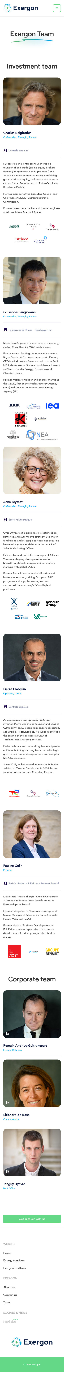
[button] (57, 8)
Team (6, 1302)
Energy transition (14, 1260)
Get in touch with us (32, 1219)
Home (7, 1253)
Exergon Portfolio (14, 1268)
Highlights (9, 1321)
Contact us (10, 1295)
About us (9, 1287)
